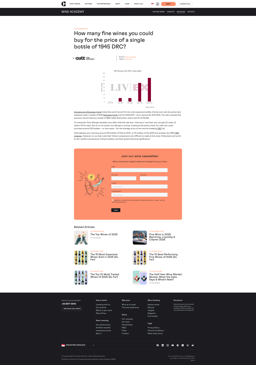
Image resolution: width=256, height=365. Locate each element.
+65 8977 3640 (68, 304)
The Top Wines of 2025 (104, 234)
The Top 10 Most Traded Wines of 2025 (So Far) (104, 275)
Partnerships (127, 325)
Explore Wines (159, 12)
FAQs (124, 328)
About (117, 4)
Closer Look (128, 59)
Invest (168, 4)
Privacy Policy (153, 328)
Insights (170, 12)
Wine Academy (154, 300)
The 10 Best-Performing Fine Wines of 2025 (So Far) (163, 257)
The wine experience (130, 307)
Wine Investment (131, 57)
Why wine (88, 4)
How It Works (75, 4)
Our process (101, 307)
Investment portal (103, 331)
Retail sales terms (155, 333)
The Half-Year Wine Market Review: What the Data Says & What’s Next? (165, 277)
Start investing (102, 320)
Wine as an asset (129, 305)
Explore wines (153, 305)
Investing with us (103, 305)
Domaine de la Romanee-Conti (87, 112)
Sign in (99, 333)
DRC (160, 129)
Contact (125, 333)
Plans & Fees (101, 313)
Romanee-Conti (110, 115)
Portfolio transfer (103, 328)
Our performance (103, 325)
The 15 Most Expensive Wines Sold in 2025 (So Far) (104, 257)
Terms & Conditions (156, 331)
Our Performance (103, 4)
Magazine (181, 12)
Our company (127, 319)
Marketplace (185, 4)
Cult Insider (153, 316)
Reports (191, 12)
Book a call (138, 4)
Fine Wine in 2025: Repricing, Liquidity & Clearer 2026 (162, 237)
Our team (126, 322)
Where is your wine (104, 310)
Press (124, 331)
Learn (127, 4)
